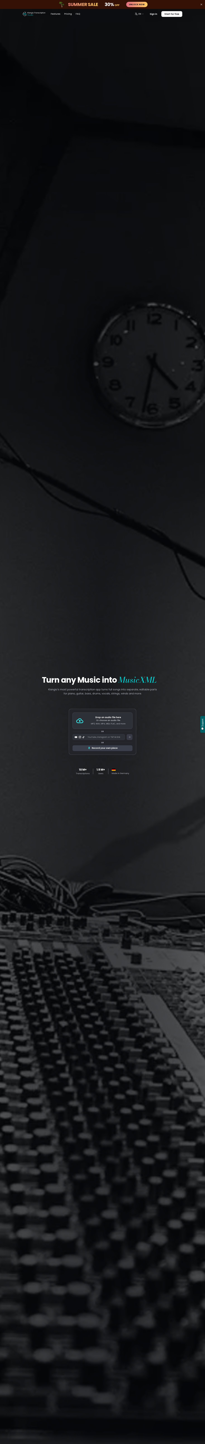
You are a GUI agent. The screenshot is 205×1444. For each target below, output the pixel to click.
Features (55, 13)
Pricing (68, 13)
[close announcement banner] (201, 4)
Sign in (153, 14)
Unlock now (137, 4)
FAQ (78, 13)
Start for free (171, 14)
